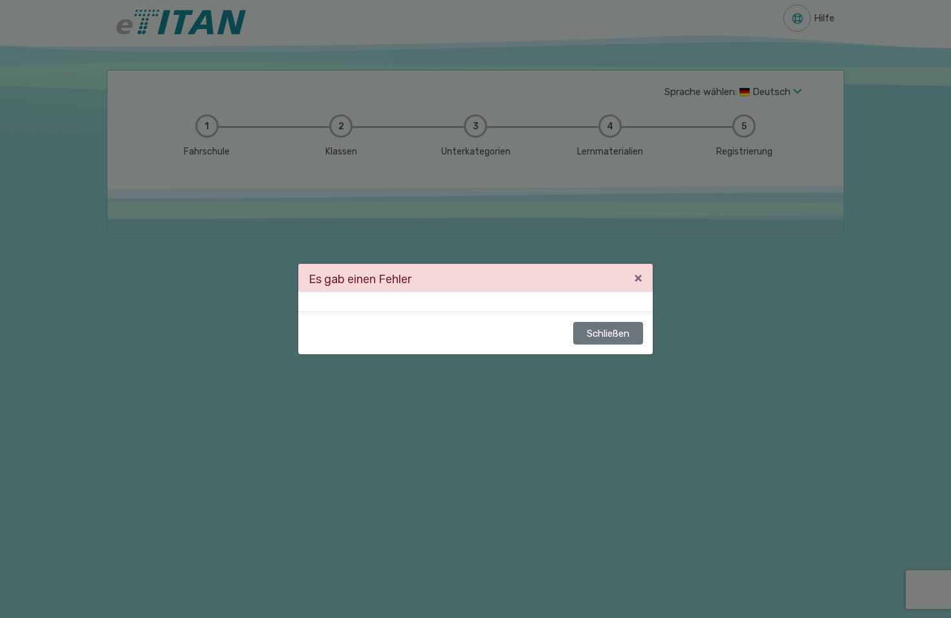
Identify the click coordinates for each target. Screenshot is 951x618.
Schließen (608, 333)
